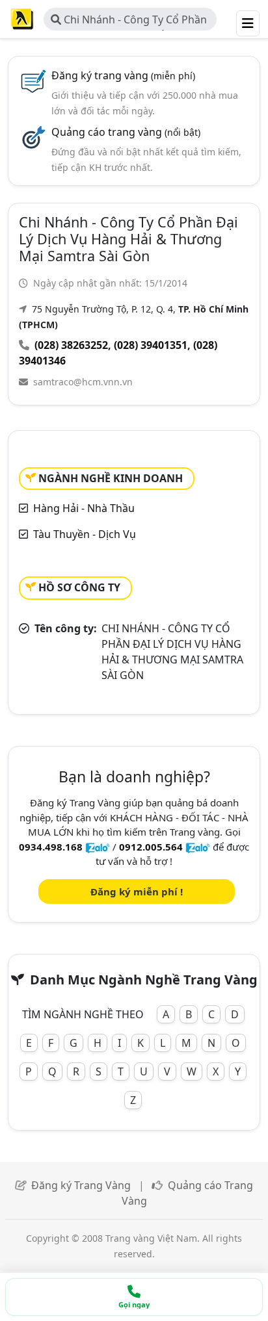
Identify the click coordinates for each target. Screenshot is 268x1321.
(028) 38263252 (71, 345)
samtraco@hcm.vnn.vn (83, 382)
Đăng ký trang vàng (123, 75)
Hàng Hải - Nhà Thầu (84, 508)
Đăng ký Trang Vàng (81, 1185)
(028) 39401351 (150, 345)
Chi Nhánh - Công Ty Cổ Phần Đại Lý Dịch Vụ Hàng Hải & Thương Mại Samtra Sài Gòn (129, 21)
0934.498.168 (51, 846)
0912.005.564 (151, 846)
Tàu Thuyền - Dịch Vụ (84, 534)
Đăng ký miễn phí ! (136, 891)
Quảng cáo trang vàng (125, 132)
